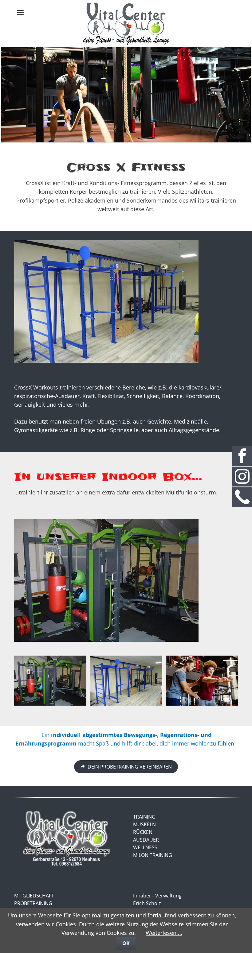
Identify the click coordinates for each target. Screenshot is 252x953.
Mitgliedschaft (34, 895)
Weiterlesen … (164, 932)
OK (126, 943)
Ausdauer (146, 839)
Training (144, 816)
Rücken (142, 832)
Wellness (145, 847)
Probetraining (33, 903)
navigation (20, 12)
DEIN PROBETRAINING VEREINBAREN (129, 766)
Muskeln (144, 824)
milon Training (152, 855)
